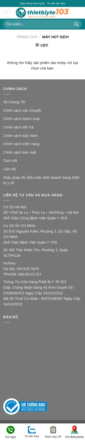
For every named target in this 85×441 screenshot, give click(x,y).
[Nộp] (76, 24)
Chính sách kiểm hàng (21, 144)
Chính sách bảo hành (20, 135)
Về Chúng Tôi (14, 102)
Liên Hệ (9, 169)
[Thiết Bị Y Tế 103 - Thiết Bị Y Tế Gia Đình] (42, 12)
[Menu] (7, 12)
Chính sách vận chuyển (22, 110)
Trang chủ (26, 37)
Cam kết (10, 160)
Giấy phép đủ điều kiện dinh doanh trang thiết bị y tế (41, 180)
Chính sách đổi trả (18, 127)
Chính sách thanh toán (21, 118)
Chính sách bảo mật (19, 152)
